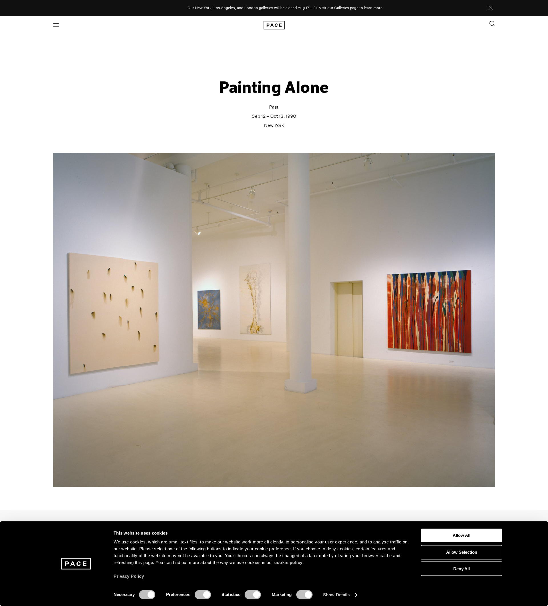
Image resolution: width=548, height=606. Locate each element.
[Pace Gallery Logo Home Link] (274, 25)
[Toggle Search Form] (492, 24)
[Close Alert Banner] (490, 8)
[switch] (203, 594)
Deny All (461, 568)
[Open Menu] (56, 25)
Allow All (461, 535)
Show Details (336, 594)
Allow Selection (461, 552)
